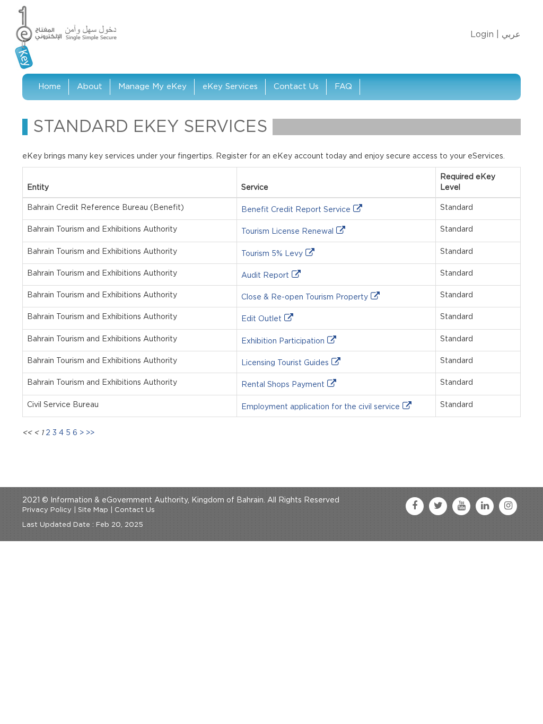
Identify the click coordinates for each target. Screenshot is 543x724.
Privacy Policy (47, 510)
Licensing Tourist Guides (285, 363)
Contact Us (296, 87)
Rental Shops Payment (283, 385)
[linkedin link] (485, 506)
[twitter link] (438, 506)
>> (90, 433)
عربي (511, 34)
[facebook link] (415, 506)
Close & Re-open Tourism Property (304, 297)
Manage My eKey (152, 87)
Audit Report (265, 275)
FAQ (343, 87)
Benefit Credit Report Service (296, 210)
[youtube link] (461, 506)
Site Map (93, 510)
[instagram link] (508, 506)
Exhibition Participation (283, 341)
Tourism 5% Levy (272, 254)
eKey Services (230, 87)
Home (49, 87)
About (89, 87)
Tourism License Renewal (287, 231)
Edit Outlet (261, 319)
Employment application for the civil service (320, 407)
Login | (484, 34)
